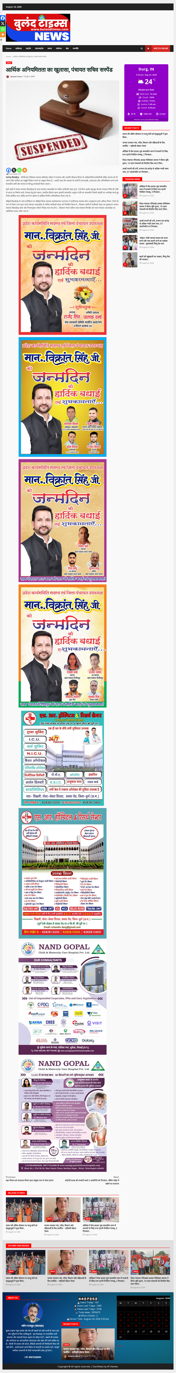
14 (151, 1320)
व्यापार (50, 48)
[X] (14, 170)
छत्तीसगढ (19, 48)
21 (151, 1325)
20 (143, 1325)
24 (120, 1331)
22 (158, 1325)
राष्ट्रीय (28, 48)
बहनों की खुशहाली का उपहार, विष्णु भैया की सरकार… (129, 225)
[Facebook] (8, 170)
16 (166, 1320)
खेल (67, 48)
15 (158, 1320)
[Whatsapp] (19, 170)
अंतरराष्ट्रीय (39, 48)
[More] (24, 170)
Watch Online (161, 48)
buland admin (74, 1356)
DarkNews (98, 1366)
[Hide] (1, 40)
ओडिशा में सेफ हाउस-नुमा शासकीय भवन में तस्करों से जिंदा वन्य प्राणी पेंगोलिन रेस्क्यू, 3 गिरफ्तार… (101, 1209)
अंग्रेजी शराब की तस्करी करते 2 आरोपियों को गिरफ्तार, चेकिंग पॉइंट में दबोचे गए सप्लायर (92, 1180)
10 (120, 1320)
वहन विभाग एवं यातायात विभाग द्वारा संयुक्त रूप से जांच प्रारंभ (29, 1179)
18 (128, 1325)
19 (136, 1325)
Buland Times (16, 76)
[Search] (142, 48)
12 (136, 1320)
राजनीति (75, 48)
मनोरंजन (59, 48)
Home (8, 48)
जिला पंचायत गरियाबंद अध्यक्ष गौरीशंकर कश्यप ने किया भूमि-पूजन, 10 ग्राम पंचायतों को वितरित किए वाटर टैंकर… (150, 1262)
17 (120, 1325)
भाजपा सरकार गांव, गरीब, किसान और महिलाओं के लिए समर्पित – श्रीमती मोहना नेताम (62, 1209)
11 (128, 1320)
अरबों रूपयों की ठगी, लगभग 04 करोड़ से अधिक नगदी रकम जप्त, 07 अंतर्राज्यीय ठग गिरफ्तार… (129, 191)
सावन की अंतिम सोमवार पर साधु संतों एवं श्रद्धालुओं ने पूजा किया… (24, 1209)
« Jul (119, 1345)
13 (143, 1320)
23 (166, 1325)
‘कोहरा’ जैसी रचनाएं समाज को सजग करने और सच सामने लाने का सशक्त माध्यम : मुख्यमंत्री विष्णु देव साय (129, 208)
